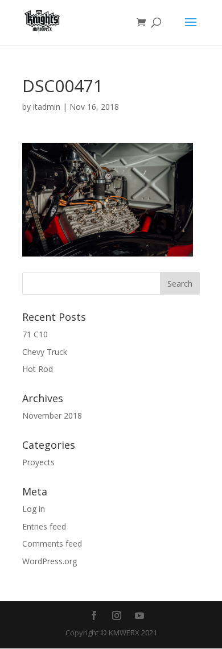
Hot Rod (37, 368)
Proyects (38, 462)
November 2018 (52, 415)
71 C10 (35, 334)
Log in (33, 508)
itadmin (46, 106)
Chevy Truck (44, 351)
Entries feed (44, 526)
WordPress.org (49, 561)
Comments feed (52, 543)
